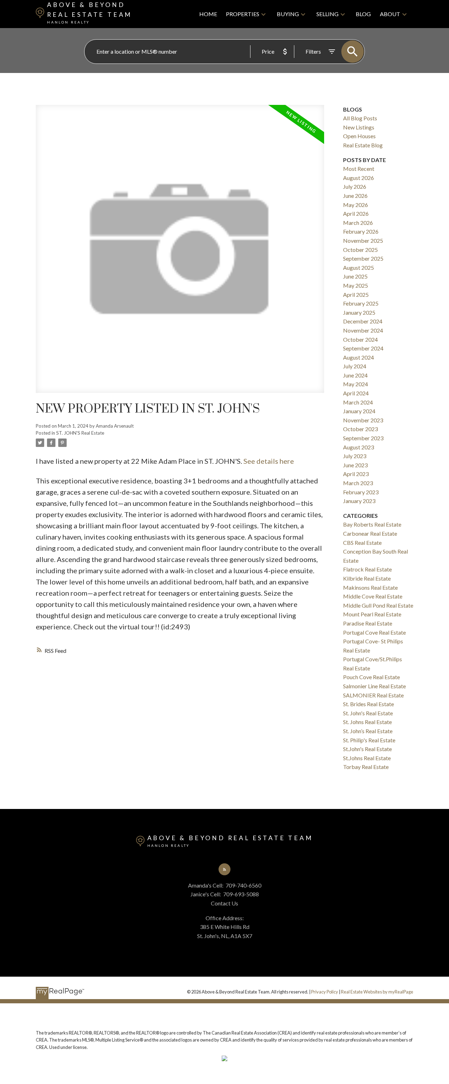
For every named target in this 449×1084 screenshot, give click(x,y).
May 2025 (355, 285)
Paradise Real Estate (367, 623)
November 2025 (363, 240)
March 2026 (358, 222)
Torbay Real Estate (366, 766)
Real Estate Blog (363, 145)
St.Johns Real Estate (367, 758)
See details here (268, 461)
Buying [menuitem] (288, 14)
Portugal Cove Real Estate (374, 632)
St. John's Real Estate (368, 713)
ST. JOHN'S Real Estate (80, 433)
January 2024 (359, 411)
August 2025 (358, 267)
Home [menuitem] (208, 14)
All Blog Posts (360, 118)
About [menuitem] (390, 14)
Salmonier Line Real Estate (374, 686)
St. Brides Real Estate (368, 704)
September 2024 (363, 348)
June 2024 (355, 375)
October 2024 (360, 339)
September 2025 (363, 258)
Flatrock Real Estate (367, 569)
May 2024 (355, 384)
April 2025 (356, 294)
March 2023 (358, 483)
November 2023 (363, 420)
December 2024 (362, 321)
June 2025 (355, 276)
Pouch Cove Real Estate (371, 677)
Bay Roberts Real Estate (372, 524)
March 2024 (358, 402)
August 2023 (358, 447)
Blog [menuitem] (363, 14)
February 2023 (360, 492)
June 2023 (355, 465)
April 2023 (356, 473)
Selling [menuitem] (327, 14)
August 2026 (358, 177)
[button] (224, 869)
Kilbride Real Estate (367, 578)
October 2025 (360, 249)
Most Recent (358, 168)
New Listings (358, 127)
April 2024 (356, 393)
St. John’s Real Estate (368, 731)
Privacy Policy (324, 992)
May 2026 (355, 204)
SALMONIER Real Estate (373, 695)
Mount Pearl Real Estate (372, 614)
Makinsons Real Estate (370, 587)
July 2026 (354, 186)
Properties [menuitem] (242, 14)
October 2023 (360, 429)
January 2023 (359, 500)
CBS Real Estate (362, 542)
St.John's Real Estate (367, 748)
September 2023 (363, 438)
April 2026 (356, 213)
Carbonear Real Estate (370, 533)
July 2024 (354, 366)
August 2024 (358, 357)
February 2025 (360, 303)
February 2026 (360, 231)
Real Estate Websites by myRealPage (377, 992)
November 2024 (363, 330)
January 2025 (359, 312)
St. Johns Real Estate (367, 721)
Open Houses (359, 136)
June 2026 (355, 195)
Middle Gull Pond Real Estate (378, 605)
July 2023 (354, 456)
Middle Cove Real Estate (372, 596)
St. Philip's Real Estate (369, 740)
